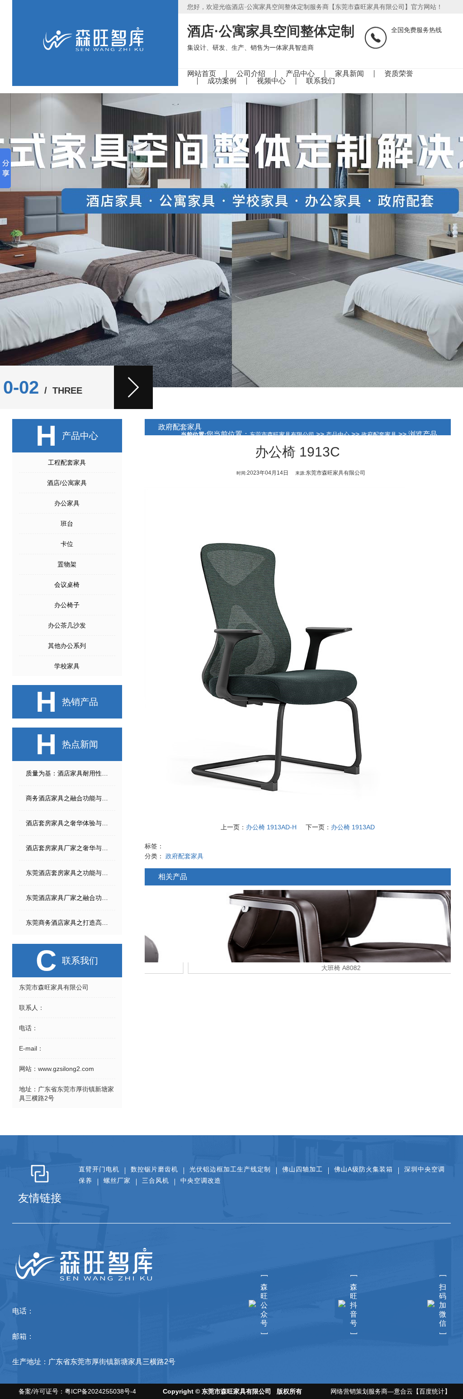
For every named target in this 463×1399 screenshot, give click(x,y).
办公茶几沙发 (67, 625)
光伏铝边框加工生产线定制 (230, 1169)
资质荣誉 (398, 73)
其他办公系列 (67, 645)
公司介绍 (250, 73)
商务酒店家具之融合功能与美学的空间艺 (70, 798)
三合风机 (155, 1180)
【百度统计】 (432, 1391)
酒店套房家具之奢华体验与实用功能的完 (70, 823)
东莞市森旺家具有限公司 (282, 434)
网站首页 (201, 73)
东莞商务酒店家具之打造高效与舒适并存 (70, 922)
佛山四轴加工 (302, 1169)
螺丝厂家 (117, 1180)
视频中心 (271, 81)
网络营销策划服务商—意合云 (372, 1391)
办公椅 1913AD (353, 827)
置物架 (66, 564)
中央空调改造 (200, 1180)
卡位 (67, 544)
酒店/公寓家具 (67, 483)
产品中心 (300, 73)
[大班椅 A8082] (298, 926)
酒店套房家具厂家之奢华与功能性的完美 (70, 848)
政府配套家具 (379, 434)
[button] (133, 387)
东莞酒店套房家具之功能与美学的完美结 (70, 873)
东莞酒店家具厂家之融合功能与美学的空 (70, 898)
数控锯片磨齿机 (154, 1169)
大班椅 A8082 (297, 967)
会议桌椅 (67, 584)
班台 (67, 523)
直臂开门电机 (99, 1169)
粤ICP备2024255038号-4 (100, 1391)
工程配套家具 (67, 462)
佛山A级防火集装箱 (363, 1169)
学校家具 (67, 666)
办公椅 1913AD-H (271, 827)
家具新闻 (349, 73)
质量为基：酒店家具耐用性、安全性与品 (70, 773)
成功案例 (222, 81)
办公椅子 (67, 605)
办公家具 (67, 503)
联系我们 (320, 81)
